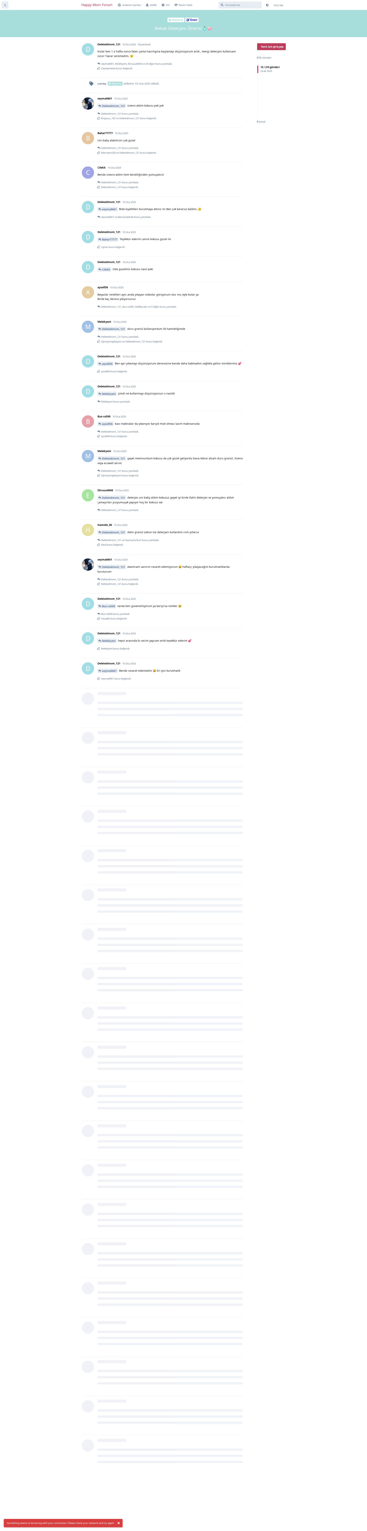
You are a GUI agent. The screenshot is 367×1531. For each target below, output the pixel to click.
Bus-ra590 (108, 606)
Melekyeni (109, 394)
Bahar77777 (109, 239)
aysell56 (107, 364)
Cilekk (106, 269)
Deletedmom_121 (113, 106)
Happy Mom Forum (96, 4)
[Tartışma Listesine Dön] (5, 5)
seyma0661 (109, 209)
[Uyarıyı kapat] (118, 1523)
